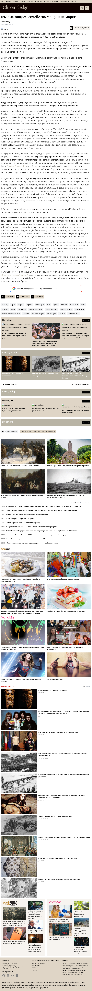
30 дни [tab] (88, 687)
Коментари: (10, 384)
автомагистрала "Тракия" (14, 275)
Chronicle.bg (5, 22)
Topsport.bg (38, 1)
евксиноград (79, 309)
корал (13, 309)
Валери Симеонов (15, 166)
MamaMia (15, 1)
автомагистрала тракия (11, 314)
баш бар (64, 305)
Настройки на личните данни (72, 974)
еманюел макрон (66, 309)
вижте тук (79, 972)
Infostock (55, 1)
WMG (2, 1)
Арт (39, 716)
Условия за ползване (38, 963)
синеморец (22, 309)
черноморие (39, 305)
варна (13, 305)
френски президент (36, 309)
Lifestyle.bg (47, 1)
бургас (56, 305)
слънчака (26, 314)
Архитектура (42, 777)
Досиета (41, 800)
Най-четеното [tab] (85, 503)
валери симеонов (51, 309)
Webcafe (8, 1)
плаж (48, 305)
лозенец (5, 305)
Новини (34, 970)
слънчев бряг (51, 314)
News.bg (22, 1)
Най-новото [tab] (74, 503)
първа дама (74, 305)
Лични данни (36, 965)
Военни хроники (43, 758)
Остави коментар (82, 384)
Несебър (62, 314)
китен (83, 305)
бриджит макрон (38, 314)
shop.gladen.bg (64, 1)
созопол (29, 305)
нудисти (5, 309)
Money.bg (30, 1)
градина (20, 305)
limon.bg (73, 1)
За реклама (35, 968)
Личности (41, 693)
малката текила (73, 314)
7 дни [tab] (83, 687)
